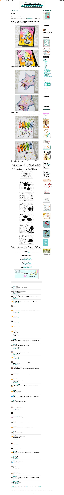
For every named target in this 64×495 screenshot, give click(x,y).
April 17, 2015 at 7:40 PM (16, 354)
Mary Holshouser (15, 378)
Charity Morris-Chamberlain (16, 416)
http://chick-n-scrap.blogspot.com (28, 260)
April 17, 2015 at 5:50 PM (16, 312)
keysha (14, 406)
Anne (13, 400)
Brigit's (19, 16)
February (46, 87)
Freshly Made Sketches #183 (47, 73)
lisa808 (14, 460)
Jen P (13, 421)
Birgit (13, 431)
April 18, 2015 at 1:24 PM (16, 433)
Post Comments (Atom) (17, 487)
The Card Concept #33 (47, 80)
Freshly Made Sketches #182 (47, 79)
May (45, 67)
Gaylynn (14, 290)
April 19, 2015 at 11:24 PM (16, 483)
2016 (44, 59)
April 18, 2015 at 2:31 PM (16, 444)
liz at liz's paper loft (15, 481)
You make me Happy (46, 74)
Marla (13, 300)
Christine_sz (14, 286)
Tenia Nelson (14, 456)
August (45, 64)
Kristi (13, 435)
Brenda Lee (14, 476)
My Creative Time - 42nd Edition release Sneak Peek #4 (48, 78)
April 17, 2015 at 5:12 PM (16, 293)
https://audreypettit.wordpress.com (27, 266)
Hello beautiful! (46, 72)
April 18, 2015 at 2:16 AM (16, 409)
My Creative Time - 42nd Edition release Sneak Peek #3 (48, 82)
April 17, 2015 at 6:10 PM (16, 322)
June (45, 66)
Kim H (14, 339)
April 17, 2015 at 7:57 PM (16, 358)
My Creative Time (15, 295)
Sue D (14, 390)
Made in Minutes (46, 75)
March (45, 86)
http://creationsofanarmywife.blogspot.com (27, 259)
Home (26, 486)
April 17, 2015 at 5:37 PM (16, 302)
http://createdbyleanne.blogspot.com (27, 267)
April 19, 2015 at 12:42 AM (16, 458)
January (46, 88)
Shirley (14, 426)
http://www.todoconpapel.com (27, 263)
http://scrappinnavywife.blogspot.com (27, 264)
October (46, 62)
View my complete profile (46, 34)
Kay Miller (14, 451)
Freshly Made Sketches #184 (47, 70)
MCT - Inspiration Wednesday (47, 84)
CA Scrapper (14, 344)
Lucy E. (14, 356)
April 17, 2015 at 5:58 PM (16, 317)
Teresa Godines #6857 (16, 384)
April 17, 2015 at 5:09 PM (16, 288)
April (45, 68)
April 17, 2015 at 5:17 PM (16, 298)
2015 (44, 60)
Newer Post (13, 486)
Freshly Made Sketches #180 (47, 85)
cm (13, 309)
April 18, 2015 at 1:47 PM (16, 439)
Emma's (28, 16)
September (46, 63)
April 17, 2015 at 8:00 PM (16, 364)
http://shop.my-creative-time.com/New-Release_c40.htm (33, 252)
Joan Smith (14, 366)
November (46, 61)
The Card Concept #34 (47, 71)
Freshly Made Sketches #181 (47, 83)
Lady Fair (14, 395)
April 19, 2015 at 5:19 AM (16, 462)
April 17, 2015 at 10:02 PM (16, 382)
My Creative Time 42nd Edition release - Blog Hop (48, 76)
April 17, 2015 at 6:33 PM (16, 327)
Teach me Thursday (46, 69)
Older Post (40, 486)
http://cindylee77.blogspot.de (27, 258)
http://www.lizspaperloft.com (27, 262)
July (45, 65)
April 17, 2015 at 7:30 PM (16, 348)
